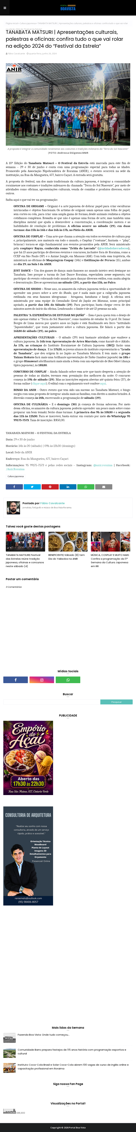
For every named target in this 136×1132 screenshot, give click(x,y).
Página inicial (12, 23)
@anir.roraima (102, 465)
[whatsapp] (68, 680)
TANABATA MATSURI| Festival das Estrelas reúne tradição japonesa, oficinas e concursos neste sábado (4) (25, 560)
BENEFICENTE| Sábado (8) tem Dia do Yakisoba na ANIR (66, 556)
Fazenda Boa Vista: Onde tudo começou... (43, 1034)
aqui (103, 383)
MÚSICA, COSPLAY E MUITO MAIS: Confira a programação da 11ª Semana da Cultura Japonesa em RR (110, 560)
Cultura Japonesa (28, 23)
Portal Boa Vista (77, 1127)
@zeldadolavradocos (113, 248)
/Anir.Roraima (15, 469)
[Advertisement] (28, 966)
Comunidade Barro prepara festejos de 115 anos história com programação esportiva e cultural (72, 1051)
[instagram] (42, 680)
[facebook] (15, 680)
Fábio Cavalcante (16, 53)
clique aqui (39, 383)
